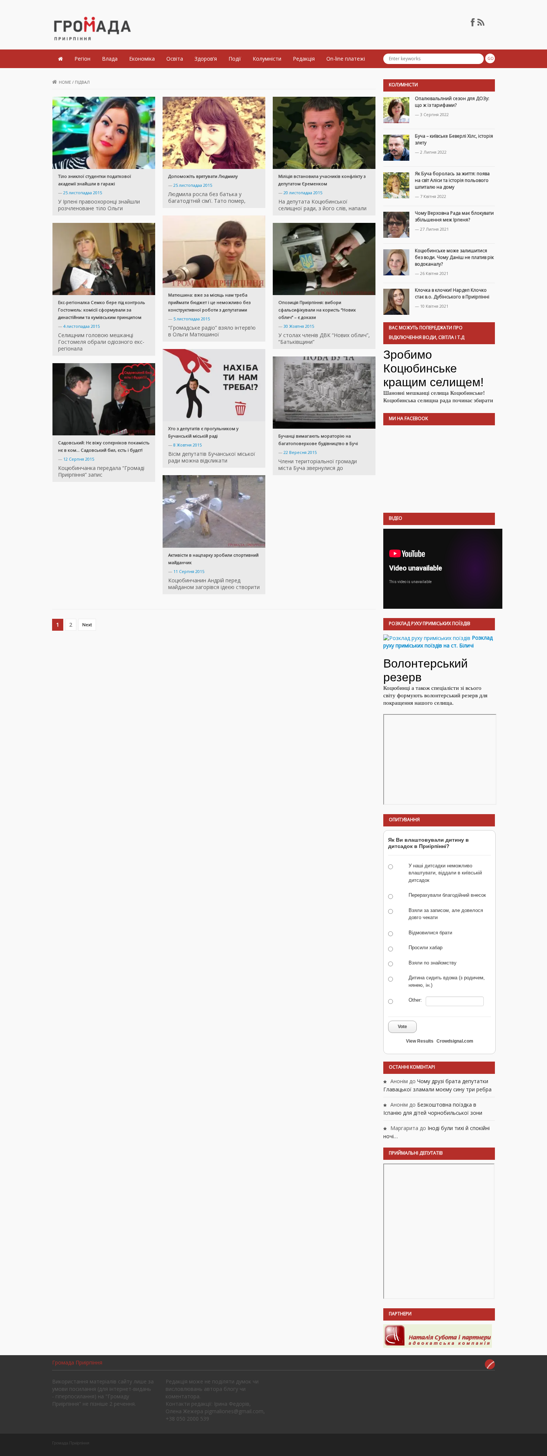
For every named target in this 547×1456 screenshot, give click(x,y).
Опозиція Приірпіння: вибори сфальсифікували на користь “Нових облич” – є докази (317, 310)
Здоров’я (206, 58)
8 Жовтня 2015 (187, 445)
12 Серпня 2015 (78, 459)
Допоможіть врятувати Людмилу (203, 176)
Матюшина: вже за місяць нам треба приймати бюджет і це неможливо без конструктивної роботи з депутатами (209, 302)
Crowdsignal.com (454, 1041)
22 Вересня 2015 (300, 452)
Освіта (174, 58)
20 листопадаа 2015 (303, 192)
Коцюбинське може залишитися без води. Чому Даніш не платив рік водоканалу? (454, 257)
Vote (402, 1026)
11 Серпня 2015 (188, 571)
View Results (420, 1041)
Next (87, 624)
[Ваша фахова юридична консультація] (437, 1335)
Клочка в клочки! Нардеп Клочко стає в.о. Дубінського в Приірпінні (452, 293)
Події (234, 58)
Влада (110, 58)
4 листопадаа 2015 (81, 326)
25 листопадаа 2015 (82, 192)
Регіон (82, 58)
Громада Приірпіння (77, 1362)
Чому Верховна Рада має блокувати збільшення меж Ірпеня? (454, 216)
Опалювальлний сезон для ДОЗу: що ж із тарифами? (452, 101)
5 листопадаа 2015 (191, 318)
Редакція (304, 58)
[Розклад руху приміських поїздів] (426, 637)
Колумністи (267, 58)
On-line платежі (345, 58)
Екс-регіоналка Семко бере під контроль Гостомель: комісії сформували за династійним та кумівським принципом (101, 310)
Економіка (142, 58)
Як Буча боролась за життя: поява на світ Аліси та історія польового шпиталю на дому (452, 180)
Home (65, 82)
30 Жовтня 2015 (299, 326)
